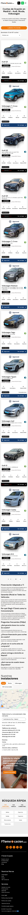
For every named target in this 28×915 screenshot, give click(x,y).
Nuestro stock (5, 859)
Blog (2, 864)
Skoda (3, 878)
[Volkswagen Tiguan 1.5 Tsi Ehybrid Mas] (14, 365)
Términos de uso (5, 903)
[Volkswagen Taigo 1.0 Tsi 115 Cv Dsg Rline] (14, 321)
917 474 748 (16, 730)
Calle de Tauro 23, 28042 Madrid (16, 722)
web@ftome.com (10, 725)
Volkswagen (4, 874)
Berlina (7, 812)
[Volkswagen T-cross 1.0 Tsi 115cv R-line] (14, 230)
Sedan (20, 820)
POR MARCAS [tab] (13, 805)
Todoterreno (7, 824)
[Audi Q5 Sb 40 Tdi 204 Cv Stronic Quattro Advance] (14, 184)
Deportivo (20, 812)
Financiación (4, 889)
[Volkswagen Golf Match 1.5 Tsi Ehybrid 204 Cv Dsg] (14, 409)
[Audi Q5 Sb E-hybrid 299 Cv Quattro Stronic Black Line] (14, 138)
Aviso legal (4, 895)
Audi (2, 876)
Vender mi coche (5, 887)
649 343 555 (11, 736)
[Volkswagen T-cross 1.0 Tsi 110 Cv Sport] (14, 94)
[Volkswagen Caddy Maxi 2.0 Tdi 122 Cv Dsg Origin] (14, 498)
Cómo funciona (5, 892)
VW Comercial (5, 879)
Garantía (3, 890)
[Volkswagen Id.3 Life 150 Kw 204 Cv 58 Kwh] (14, 542)
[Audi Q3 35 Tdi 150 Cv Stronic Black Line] (14, 50)
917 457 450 (14, 732)
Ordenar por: (5, 35)
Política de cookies (6, 900)
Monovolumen (7, 820)
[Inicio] (7, 3)
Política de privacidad (7, 898)
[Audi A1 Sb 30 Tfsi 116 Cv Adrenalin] (14, 454)
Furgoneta (20, 816)
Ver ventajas (21, 80)
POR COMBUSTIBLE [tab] (22, 805)
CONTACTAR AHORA (9, 772)
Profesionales (4, 860)
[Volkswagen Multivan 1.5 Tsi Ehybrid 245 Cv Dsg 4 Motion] (14, 274)
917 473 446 (11, 734)
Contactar (4, 862)
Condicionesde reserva (7, 906)
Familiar (7, 816)
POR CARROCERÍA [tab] (5, 805)
